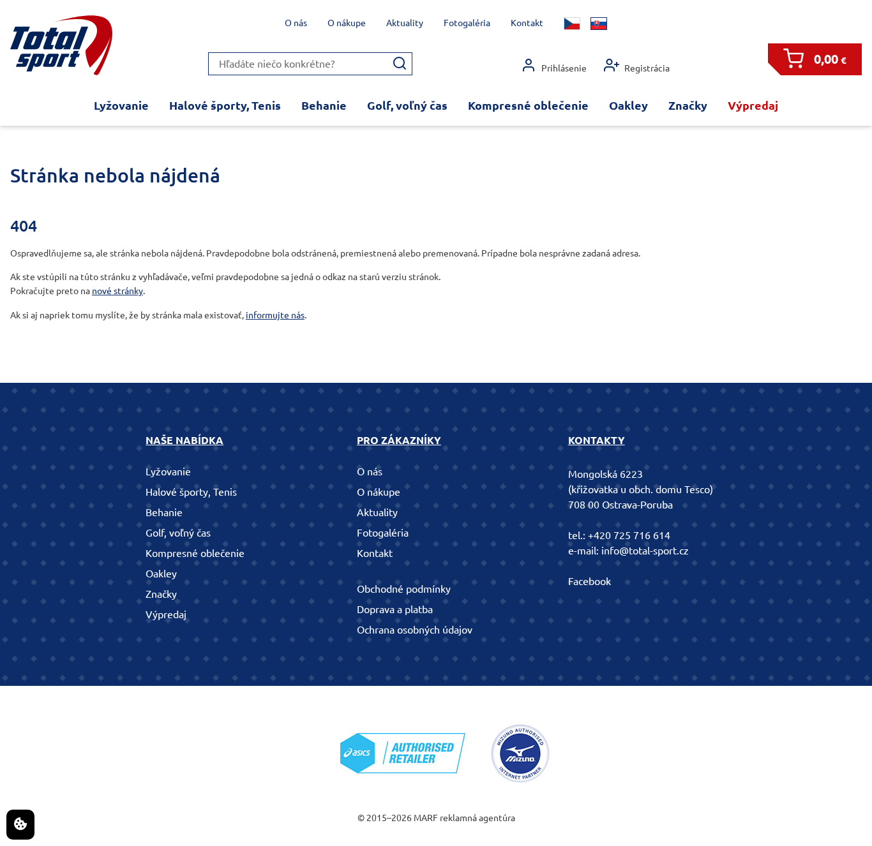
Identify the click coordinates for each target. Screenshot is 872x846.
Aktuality (404, 23)
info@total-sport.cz (645, 550)
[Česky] (572, 23)
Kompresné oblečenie (528, 105)
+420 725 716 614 (629, 535)
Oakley (628, 105)
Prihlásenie (564, 68)
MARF (426, 818)
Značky (687, 105)
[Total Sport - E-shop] (61, 45)
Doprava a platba (395, 609)
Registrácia (647, 68)
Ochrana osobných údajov (414, 629)
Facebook (589, 581)
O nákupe (346, 23)
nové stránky (117, 291)
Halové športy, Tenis (225, 105)
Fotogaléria (467, 23)
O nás (296, 23)
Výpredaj (753, 105)
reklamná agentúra (477, 818)
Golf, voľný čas (407, 105)
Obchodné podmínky (404, 589)
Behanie (324, 105)
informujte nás (275, 315)
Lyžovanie (121, 105)
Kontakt (527, 23)
